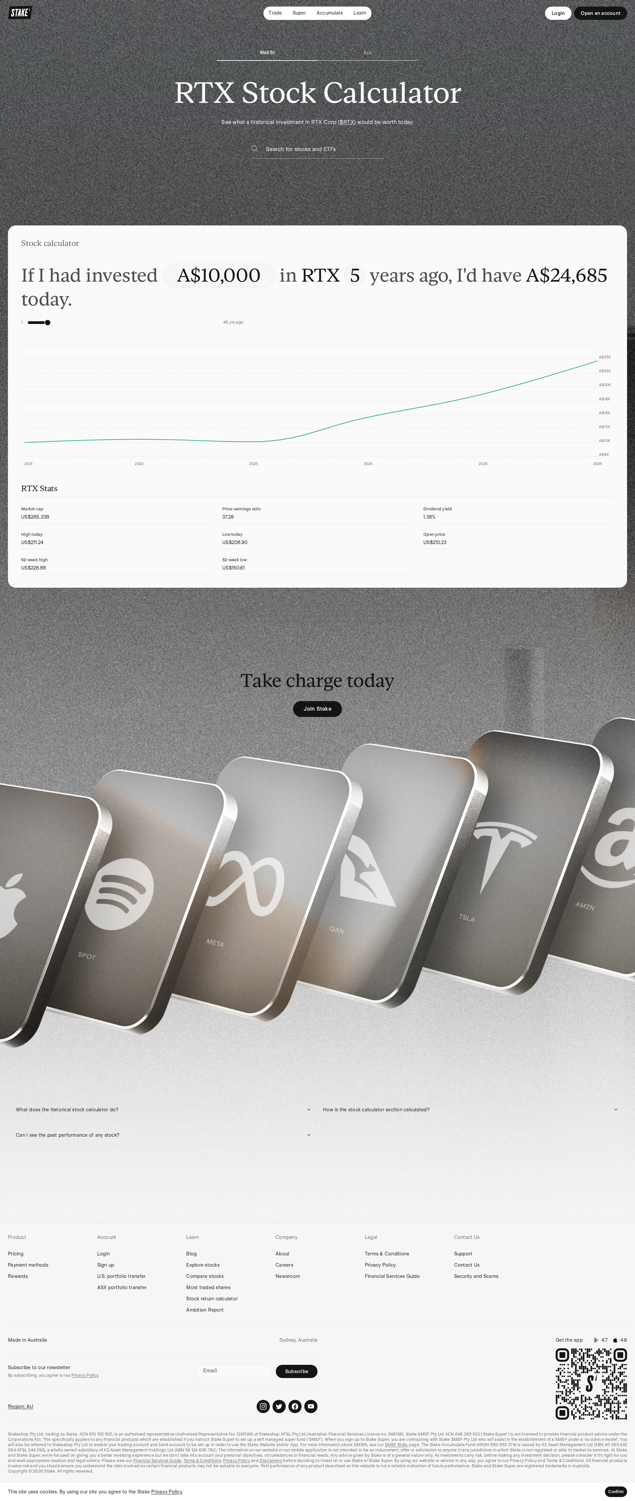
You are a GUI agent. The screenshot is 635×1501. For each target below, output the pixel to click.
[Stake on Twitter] (279, 1406)
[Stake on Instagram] (263, 1406)
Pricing (15, 1253)
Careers (284, 1265)
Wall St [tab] (267, 52)
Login (558, 13)
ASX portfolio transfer (122, 1287)
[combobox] (325, 151)
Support (463, 1253)
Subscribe (296, 1371)
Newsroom (287, 1276)
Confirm (616, 1491)
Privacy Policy (380, 1265)
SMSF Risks (396, 1444)
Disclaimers (271, 1460)
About (282, 1253)
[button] (164, 1109)
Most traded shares (208, 1287)
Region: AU (20, 1406)
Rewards (18, 1276)
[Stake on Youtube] (311, 1406)
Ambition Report (205, 1310)
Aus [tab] (367, 52)
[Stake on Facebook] (295, 1406)
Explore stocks (203, 1265)
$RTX (347, 122)
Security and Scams (476, 1276)
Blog (191, 1253)
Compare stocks (205, 1276)
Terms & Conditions (387, 1253)
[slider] (47, 322)
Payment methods (28, 1265)
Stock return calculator (212, 1298)
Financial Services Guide (392, 1276)
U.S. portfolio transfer (121, 1276)
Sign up (105, 1265)
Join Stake (317, 709)
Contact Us (467, 1265)
